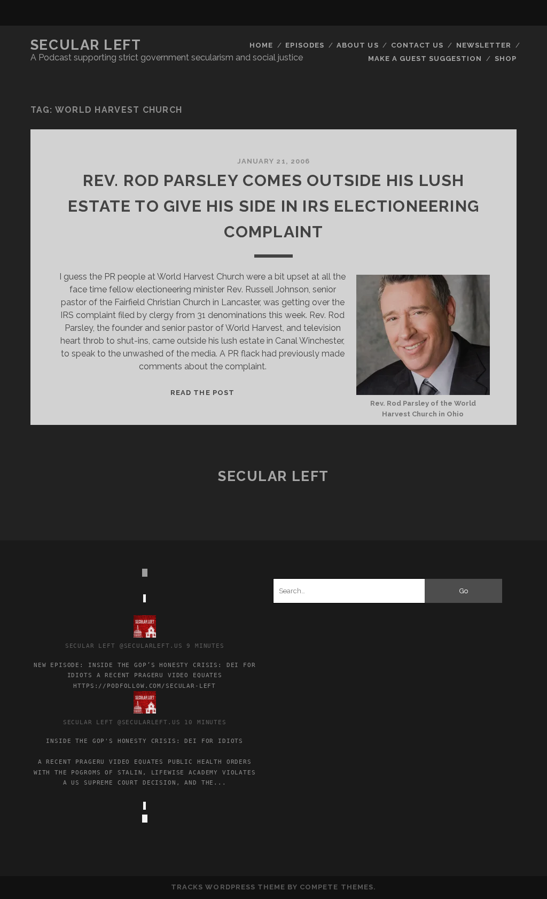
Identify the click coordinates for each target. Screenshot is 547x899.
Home (261, 45)
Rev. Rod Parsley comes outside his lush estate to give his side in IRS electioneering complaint (273, 206)
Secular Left (86, 45)
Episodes (304, 45)
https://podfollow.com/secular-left (144, 686)
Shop (506, 59)
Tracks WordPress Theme (228, 887)
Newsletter (483, 45)
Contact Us (417, 45)
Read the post (202, 393)
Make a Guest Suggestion (425, 59)
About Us (357, 45)
